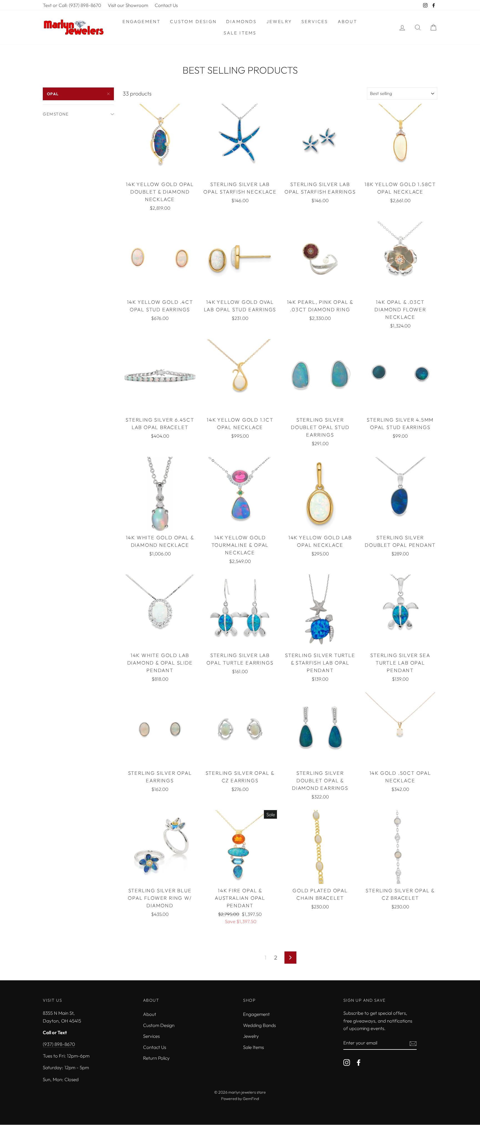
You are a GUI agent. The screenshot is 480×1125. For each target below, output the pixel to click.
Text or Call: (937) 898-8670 (72, 5)
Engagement (141, 21)
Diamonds (241, 21)
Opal (53, 93)
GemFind (251, 1098)
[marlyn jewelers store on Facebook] (358, 1062)
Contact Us (166, 5)
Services (314, 21)
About (348, 21)
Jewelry (279, 21)
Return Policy (156, 1058)
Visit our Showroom (128, 5)
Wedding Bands (259, 1025)
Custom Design (193, 21)
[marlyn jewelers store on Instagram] (346, 1062)
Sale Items (240, 33)
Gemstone (56, 114)
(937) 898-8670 (59, 1044)
